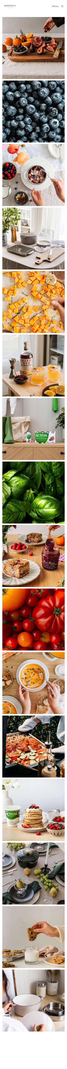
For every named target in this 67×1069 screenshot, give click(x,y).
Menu (55, 6)
